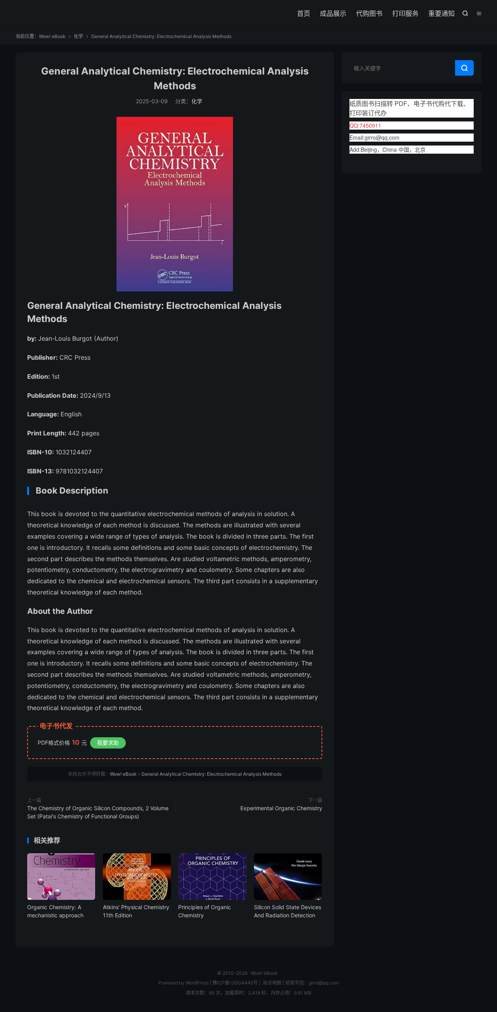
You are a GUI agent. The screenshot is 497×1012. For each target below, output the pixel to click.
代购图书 (369, 13)
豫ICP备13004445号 (235, 983)
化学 (78, 36)
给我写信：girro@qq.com (312, 983)
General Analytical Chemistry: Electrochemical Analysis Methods (211, 774)
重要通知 (441, 13)
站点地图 (272, 983)
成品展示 (333, 13)
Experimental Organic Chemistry (281, 808)
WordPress (196, 983)
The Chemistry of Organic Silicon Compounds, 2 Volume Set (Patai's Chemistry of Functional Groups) (98, 812)
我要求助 (108, 742)
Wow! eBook (52, 36)
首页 (303, 13)
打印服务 (405, 13)
